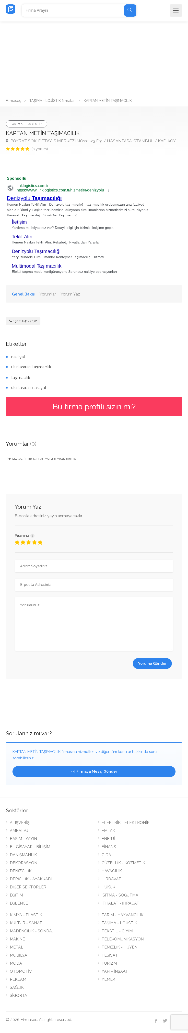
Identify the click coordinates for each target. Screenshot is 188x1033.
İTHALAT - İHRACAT (120, 903)
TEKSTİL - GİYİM (117, 931)
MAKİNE (17, 939)
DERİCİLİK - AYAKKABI (31, 879)
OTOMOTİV (21, 971)
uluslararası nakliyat (28, 387)
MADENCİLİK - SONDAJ (32, 931)
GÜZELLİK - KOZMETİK (123, 863)
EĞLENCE (19, 903)
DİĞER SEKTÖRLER (28, 887)
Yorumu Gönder (152, 663)
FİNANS (109, 846)
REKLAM (18, 979)
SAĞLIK (17, 987)
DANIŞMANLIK (23, 855)
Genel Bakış (23, 294)
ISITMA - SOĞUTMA (120, 895)
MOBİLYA (18, 955)
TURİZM (109, 963)
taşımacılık (20, 377)
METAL (16, 947)
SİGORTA (18, 995)
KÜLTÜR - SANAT (26, 923)
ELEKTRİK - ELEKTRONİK (126, 822)
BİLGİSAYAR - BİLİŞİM (30, 846)
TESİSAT (110, 955)
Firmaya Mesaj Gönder (96, 771)
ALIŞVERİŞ (20, 822)
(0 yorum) (40, 149)
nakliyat (18, 357)
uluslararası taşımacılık (31, 367)
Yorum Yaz (70, 294)
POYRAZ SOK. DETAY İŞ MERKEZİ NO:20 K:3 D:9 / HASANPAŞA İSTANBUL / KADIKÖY (93, 140)
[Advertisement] (94, 58)
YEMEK (108, 979)
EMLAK (108, 830)
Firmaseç (13, 100)
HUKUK (108, 887)
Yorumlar (47, 294)
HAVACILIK (112, 871)
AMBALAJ (19, 830)
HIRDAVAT (111, 879)
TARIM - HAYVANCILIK (122, 915)
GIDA (106, 855)
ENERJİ (108, 838)
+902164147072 (24, 321)
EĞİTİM (16, 895)
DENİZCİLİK (21, 871)
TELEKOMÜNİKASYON (123, 939)
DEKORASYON (23, 863)
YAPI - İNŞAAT (115, 971)
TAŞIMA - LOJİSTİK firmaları (52, 100)
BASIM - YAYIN (23, 838)
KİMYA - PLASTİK (26, 915)
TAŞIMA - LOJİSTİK (26, 124)
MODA (16, 963)
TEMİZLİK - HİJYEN (119, 947)
